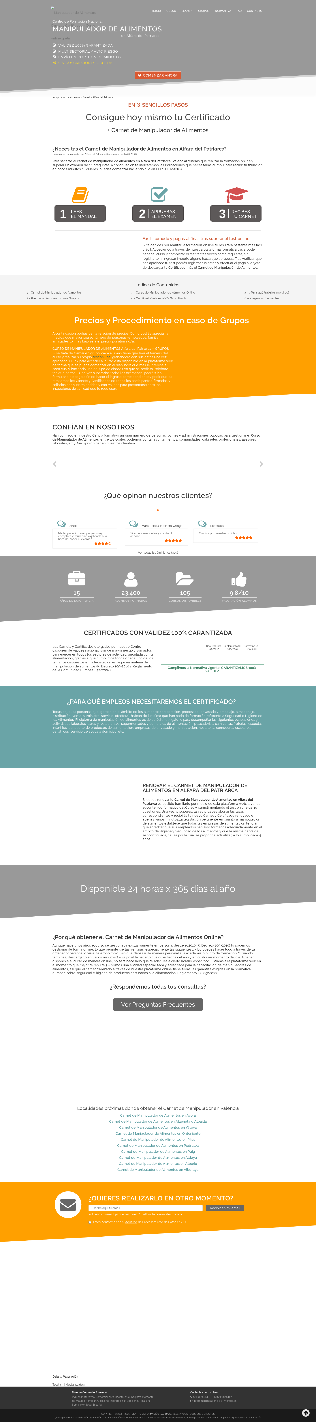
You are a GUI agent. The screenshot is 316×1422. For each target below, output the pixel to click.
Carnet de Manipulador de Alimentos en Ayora (158, 1115)
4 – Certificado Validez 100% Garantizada (158, 298)
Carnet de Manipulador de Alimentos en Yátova (158, 1127)
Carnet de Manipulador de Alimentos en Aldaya (158, 1158)
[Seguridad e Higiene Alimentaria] (77, 11)
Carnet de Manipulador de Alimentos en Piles (158, 1139)
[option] (79, 467)
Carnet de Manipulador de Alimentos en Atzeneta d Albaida (158, 1121)
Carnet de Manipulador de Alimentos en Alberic (158, 1164)
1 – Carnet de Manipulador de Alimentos (54, 292)
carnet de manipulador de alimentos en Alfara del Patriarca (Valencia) (132, 161)
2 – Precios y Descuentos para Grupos (53, 298)
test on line (101, 357)
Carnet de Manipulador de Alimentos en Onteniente (158, 1133)
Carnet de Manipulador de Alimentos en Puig (158, 1151)
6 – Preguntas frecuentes (261, 298)
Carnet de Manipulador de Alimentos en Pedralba (158, 1145)
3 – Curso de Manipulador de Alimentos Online (163, 292)
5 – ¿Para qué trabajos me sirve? (266, 292)
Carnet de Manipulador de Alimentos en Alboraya (158, 1170)
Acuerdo (131, 1222)
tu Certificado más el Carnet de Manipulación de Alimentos (210, 267)
